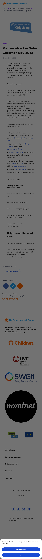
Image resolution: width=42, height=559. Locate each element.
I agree (21, 555)
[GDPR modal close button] (38, 4)
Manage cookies (21, 549)
